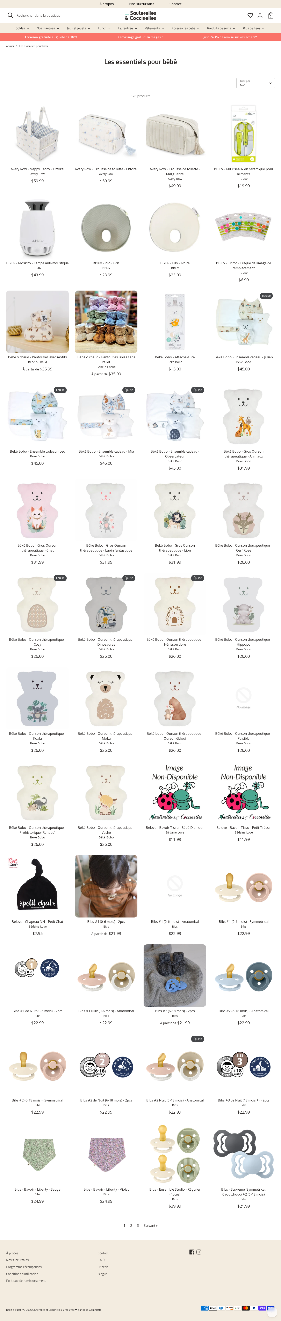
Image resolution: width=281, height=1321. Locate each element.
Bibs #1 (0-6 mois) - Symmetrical (243, 921)
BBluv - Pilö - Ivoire (175, 263)
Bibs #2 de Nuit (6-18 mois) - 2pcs (106, 1100)
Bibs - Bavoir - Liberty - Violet (106, 1189)
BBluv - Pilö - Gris (106, 263)
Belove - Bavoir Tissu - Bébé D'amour (175, 827)
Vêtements (153, 28)
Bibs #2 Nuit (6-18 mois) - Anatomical (175, 1100)
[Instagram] (198, 1252)
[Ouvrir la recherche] (10, 15)
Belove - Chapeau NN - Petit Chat (37, 921)
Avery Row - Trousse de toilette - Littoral (106, 169)
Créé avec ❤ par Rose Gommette (82, 1310)
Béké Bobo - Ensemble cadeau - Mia (106, 451)
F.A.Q (101, 1259)
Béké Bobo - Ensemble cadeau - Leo (37, 451)
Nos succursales (141, 4)
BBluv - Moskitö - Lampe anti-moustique (37, 263)
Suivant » (151, 1225)
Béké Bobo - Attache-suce (175, 357)
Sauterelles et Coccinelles (47, 1310)
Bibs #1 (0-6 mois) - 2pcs (106, 921)
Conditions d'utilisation (22, 1273)
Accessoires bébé (184, 28)
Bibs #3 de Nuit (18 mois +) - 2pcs (243, 1100)
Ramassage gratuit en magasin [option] (140, 37)
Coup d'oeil (37, 158)
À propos (107, 4)
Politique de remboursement (26, 1280)
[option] (230, 37)
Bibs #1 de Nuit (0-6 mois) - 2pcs (38, 1011)
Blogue (102, 1273)
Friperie (103, 1266)
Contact (175, 4)
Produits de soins (219, 28)
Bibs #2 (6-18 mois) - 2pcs (175, 1011)
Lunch (102, 28)
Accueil (10, 46)
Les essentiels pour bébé (34, 46)
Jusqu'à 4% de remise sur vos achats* (230, 37)
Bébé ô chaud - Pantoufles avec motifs (37, 357)
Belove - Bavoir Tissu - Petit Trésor (243, 827)
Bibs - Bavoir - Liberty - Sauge (37, 1189)
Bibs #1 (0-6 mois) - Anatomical (175, 921)
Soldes (21, 28)
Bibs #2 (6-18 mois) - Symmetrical (37, 1100)
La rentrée (126, 28)
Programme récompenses (24, 1266)
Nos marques (46, 28)
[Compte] (260, 15)
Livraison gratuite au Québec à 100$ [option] (51, 37)
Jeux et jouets (77, 28)
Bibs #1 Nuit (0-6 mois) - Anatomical (106, 1011)
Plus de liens (252, 28)
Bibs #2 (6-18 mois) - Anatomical (243, 1011)
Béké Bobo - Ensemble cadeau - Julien (244, 357)
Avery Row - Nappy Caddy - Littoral (37, 169)
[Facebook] (191, 1252)
